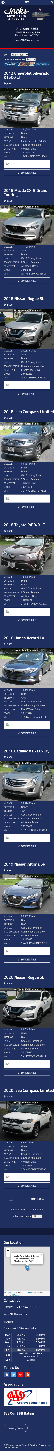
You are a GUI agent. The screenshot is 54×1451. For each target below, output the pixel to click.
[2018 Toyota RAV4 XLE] (27, 574)
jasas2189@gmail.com (27, 40)
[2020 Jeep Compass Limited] (27, 1140)
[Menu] (27, 2)
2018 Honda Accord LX (24, 638)
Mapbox (16, 1295)
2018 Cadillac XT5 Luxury (27, 751)
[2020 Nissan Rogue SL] (27, 1026)
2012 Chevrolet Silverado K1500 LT (26, 75)
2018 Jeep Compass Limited (29, 411)
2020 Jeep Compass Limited (29, 1090)
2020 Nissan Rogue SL (24, 977)
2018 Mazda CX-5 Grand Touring (25, 192)
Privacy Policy (16, 1428)
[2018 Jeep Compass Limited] (27, 461)
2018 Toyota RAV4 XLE (24, 524)
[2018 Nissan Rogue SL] (27, 348)
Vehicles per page (14, 59)
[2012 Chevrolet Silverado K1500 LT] (27, 127)
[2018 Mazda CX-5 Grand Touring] (27, 244)
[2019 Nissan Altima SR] (27, 913)
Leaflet (9, 1292)
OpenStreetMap (30, 1292)
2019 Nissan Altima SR (24, 864)
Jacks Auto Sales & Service (24, 1445)
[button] (27, 1268)
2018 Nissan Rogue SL (24, 298)
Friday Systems (11, 1447)
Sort (7, 54)
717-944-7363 (27, 28)
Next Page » (38, 1199)
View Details (27, 172)
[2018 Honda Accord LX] (27, 687)
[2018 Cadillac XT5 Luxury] (27, 800)
